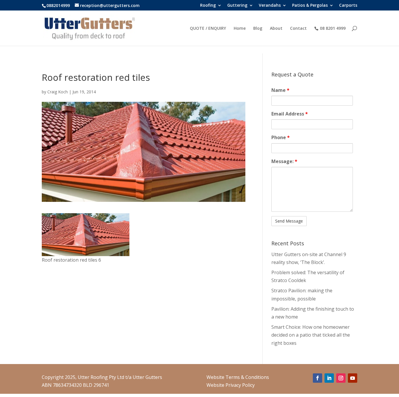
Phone (280, 137)
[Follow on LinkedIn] (329, 378)
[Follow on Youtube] (352, 378)
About (276, 28)
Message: (284, 161)
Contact (298, 28)
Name (280, 90)
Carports (348, 5)
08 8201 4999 (333, 28)
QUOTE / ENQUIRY (208, 28)
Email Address (289, 114)
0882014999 (58, 5)
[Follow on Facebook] (317, 378)
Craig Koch (57, 92)
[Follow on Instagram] (341, 378)
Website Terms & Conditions (238, 377)
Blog (257, 28)
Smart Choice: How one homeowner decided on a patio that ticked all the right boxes (310, 335)
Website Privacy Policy (231, 385)
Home (240, 28)
